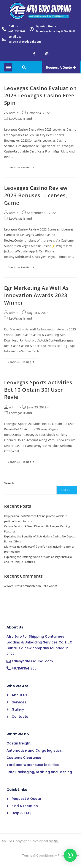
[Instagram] (47, 54)
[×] (70, 855)
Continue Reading (23, 166)
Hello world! (49, 586)
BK (56, 841)
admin (13, 113)
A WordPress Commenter (20, 586)
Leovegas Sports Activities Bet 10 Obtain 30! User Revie (38, 389)
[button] (8, 67)
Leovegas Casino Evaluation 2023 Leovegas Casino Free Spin (40, 95)
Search (9, 483)
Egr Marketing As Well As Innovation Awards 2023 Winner (36, 295)
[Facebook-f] (34, 54)
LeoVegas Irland (20, 118)
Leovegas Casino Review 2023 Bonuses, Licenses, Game (36, 195)
